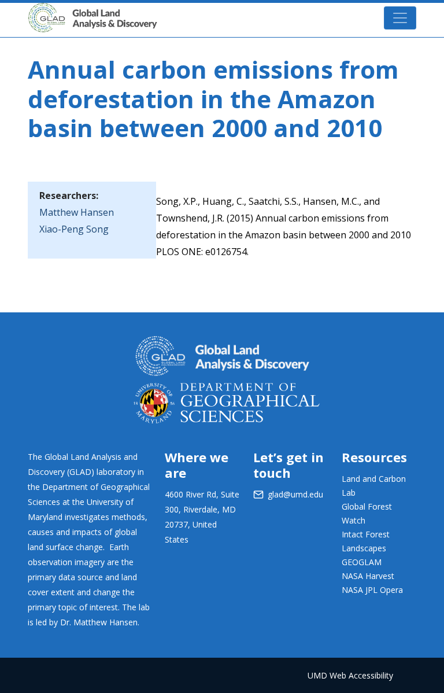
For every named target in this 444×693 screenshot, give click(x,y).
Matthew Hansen (76, 212)
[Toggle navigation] (400, 18)
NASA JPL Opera (372, 589)
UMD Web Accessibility (350, 675)
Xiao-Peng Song (74, 229)
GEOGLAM (362, 561)
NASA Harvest (368, 575)
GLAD (174, 11)
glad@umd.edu (295, 494)
